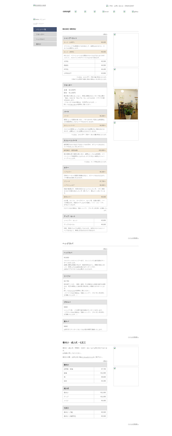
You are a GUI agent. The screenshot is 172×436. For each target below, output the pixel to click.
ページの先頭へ (133, 238)
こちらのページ (87, 357)
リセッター (73, 104)
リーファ (72, 290)
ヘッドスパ (40, 39)
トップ (35, 23)
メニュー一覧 (41, 29)
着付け (38, 44)
